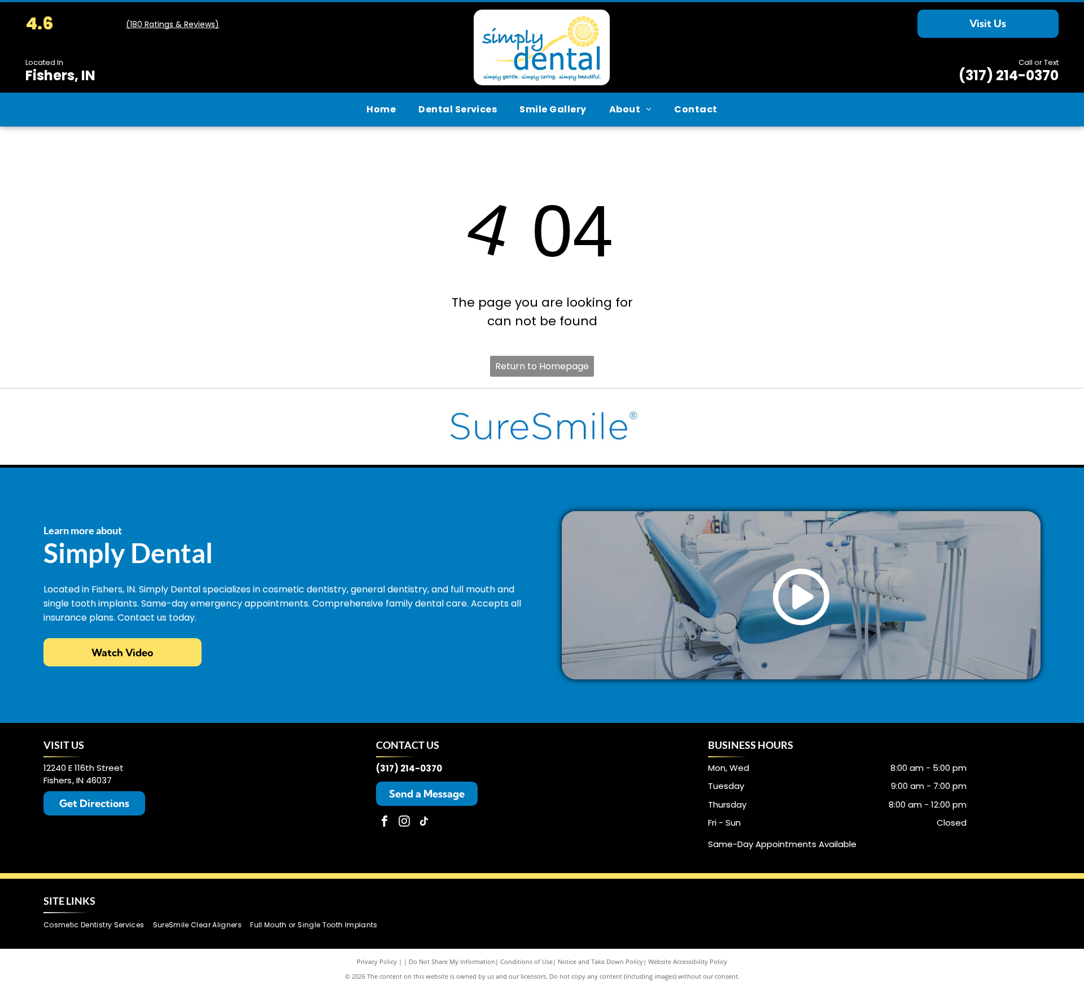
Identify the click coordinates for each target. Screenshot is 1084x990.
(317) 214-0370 (1009, 75)
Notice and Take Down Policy (600, 961)
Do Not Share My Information (452, 961)
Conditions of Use (526, 961)
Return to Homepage (542, 366)
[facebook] (384, 822)
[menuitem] (381, 109)
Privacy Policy (377, 961)
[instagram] (404, 822)
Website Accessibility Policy (687, 961)
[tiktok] (424, 822)
